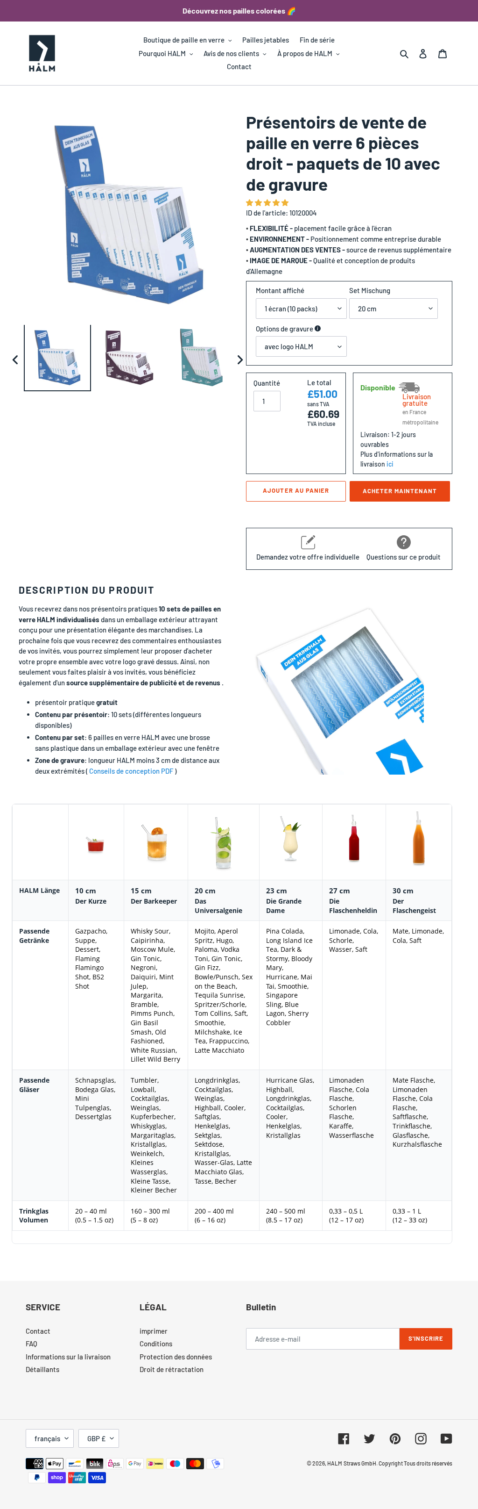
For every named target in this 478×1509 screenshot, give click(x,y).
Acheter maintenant (400, 491)
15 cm (141, 890)
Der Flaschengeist (414, 906)
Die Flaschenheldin (353, 906)
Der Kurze (90, 901)
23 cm (276, 890)
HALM (334, 1463)
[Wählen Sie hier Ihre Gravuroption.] (318, 328)
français (47, 1438)
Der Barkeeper (154, 901)
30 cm (403, 890)
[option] (57, 360)
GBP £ (96, 1438)
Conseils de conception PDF (131, 771)
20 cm (205, 890)
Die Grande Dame (284, 906)
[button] (268, 202)
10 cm (85, 890)
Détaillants (42, 1369)
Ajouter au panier (296, 490)
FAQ (31, 1343)
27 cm (339, 890)
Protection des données (176, 1356)
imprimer (154, 1331)
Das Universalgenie (218, 906)
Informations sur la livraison (68, 1356)
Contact (38, 1331)
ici (390, 464)
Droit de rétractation (172, 1369)
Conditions (156, 1343)
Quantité (266, 383)
